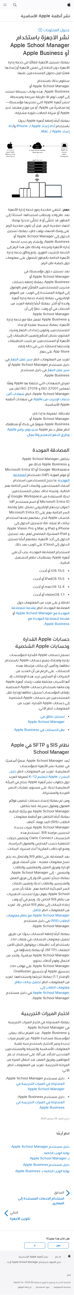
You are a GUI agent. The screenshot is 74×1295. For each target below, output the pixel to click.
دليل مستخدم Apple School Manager (40, 1146)
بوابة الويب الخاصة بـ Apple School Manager (49, 1155)
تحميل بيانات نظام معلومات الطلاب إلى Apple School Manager (42, 987)
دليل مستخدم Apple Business (46, 1164)
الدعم (58, 1257)
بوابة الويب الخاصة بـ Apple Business (42, 1171)
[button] (15, 5)
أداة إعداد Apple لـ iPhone (35, 126)
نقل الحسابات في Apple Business (39, 729)
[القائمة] (5, 5)
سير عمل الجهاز (21, 359)
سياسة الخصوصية (62, 1287)
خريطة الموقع (24, 1287)
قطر (69, 1275)
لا (34, 1245)
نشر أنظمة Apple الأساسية (45, 16)
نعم (58, 1245)
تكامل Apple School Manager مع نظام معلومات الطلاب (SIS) (37, 915)
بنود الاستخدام (43, 1287)
